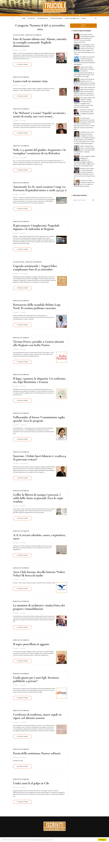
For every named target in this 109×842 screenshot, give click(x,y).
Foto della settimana (56, 18)
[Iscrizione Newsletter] (54, 826)
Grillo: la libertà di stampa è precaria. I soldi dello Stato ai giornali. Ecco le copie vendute (38, 498)
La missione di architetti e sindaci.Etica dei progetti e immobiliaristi (39, 607)
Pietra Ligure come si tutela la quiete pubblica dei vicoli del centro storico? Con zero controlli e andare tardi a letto (84, 38)
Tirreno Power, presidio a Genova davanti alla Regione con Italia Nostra (38, 343)
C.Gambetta (25, 157)
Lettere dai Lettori (42, 18)
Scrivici (83, 18)
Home (23, 18)
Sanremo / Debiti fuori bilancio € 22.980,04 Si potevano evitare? (39, 457)
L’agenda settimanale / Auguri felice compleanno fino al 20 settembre (35, 267)
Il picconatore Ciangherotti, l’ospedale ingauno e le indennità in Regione (36, 227)
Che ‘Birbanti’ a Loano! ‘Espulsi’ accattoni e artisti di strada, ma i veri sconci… (39, 114)
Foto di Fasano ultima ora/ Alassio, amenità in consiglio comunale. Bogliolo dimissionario (39, 42)
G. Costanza (25, 273)
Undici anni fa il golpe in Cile (31, 783)
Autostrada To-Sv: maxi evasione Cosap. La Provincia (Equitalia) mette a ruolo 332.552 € (40, 188)
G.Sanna (24, 120)
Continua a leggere (22, 64)
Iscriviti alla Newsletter (72, 18)
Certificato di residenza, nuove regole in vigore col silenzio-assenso (37, 716)
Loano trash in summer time (30, 81)
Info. (52, 840)
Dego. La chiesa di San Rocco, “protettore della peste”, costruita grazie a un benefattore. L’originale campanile (84, 150)
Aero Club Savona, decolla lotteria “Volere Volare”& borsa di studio (39, 573)
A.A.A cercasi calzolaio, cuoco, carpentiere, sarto (39, 536)
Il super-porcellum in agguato (31, 644)
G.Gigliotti (24, 757)
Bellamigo (24, 85)
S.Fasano (24, 50)
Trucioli (24, 194)
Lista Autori (31, 18)
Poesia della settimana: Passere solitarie (37, 753)
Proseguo (102, 840)
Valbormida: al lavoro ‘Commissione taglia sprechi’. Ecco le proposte (39, 419)
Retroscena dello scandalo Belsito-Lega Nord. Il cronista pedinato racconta (37, 306)
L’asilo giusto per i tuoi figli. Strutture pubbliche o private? (36, 679)
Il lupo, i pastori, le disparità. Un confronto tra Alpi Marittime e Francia (39, 380)
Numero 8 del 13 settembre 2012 (34, 35)
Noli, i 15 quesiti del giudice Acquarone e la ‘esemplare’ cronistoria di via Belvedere (39, 151)
